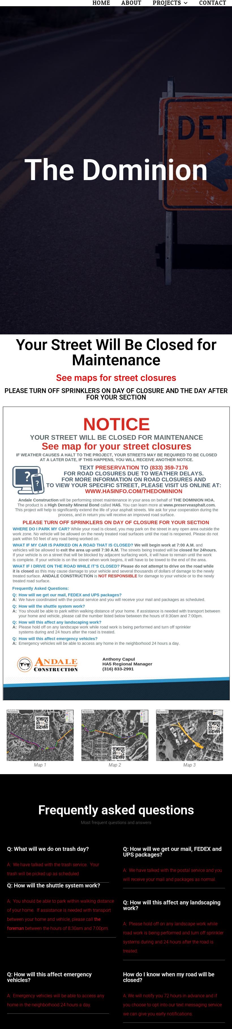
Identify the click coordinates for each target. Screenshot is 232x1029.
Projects (167, 3)
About (131, 3)
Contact (212, 3)
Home (101, 3)
